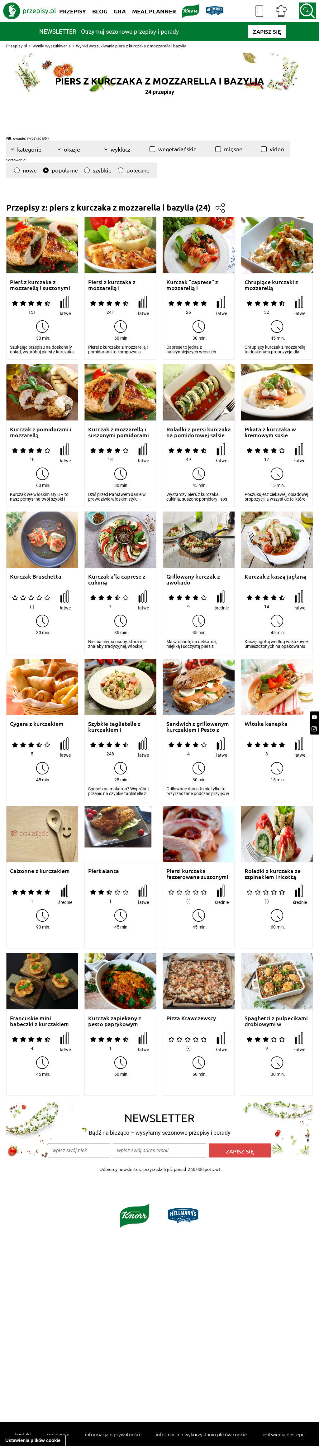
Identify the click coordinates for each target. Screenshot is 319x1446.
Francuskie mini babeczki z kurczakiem (39, 1021)
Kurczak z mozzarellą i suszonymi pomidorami (118, 432)
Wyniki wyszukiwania (51, 46)
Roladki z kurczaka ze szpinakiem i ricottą (273, 874)
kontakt (23, 1434)
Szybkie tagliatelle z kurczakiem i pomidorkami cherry (114, 727)
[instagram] (314, 729)
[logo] (29, 10)
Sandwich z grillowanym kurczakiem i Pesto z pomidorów (197, 727)
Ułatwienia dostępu (284, 1434)
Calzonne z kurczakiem (40, 871)
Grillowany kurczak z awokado (193, 579)
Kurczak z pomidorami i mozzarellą (40, 432)
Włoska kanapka (266, 724)
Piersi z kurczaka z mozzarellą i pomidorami (112, 285)
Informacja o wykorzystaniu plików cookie (201, 1434)
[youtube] (314, 717)
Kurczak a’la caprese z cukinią (116, 579)
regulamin (58, 1434)
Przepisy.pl (16, 46)
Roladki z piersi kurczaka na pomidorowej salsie (198, 432)
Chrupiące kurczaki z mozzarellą (271, 285)
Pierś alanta (103, 871)
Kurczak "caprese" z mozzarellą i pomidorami (192, 285)
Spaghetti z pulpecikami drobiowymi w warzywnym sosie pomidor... (276, 1021)
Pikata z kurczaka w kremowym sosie (270, 432)
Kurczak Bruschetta (35, 576)
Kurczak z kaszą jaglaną (275, 576)
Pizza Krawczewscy (191, 1018)
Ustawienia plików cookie (32, 1440)
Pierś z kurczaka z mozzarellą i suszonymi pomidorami (40, 285)
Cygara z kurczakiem (37, 724)
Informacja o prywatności (112, 1434)
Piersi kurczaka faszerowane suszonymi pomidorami (197, 874)
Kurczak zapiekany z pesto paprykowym (114, 1021)
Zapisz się (240, 1151)
